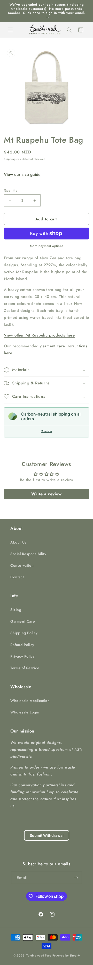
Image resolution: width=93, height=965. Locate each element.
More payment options (46, 246)
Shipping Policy (24, 632)
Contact (17, 577)
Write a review (46, 494)
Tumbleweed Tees (38, 955)
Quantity (10, 190)
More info (46, 431)
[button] (10, 30)
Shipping (10, 159)
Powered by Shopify (66, 955)
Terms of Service (25, 667)
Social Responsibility (28, 553)
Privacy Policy (22, 656)
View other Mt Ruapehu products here (39, 335)
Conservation (22, 565)
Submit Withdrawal (47, 835)
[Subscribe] (76, 878)
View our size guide (22, 174)
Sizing (15, 609)
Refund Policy (22, 644)
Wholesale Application (30, 700)
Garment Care (22, 621)
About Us (18, 542)
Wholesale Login (25, 712)
